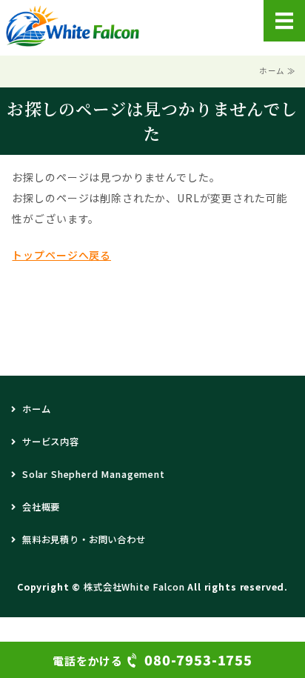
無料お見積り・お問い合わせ (84, 539)
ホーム (36, 409)
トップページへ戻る (61, 254)
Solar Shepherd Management (93, 474)
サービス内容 (50, 441)
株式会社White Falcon (134, 587)
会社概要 (41, 507)
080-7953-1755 (152, 659)
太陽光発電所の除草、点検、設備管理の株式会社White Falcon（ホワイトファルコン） (72, 26)
